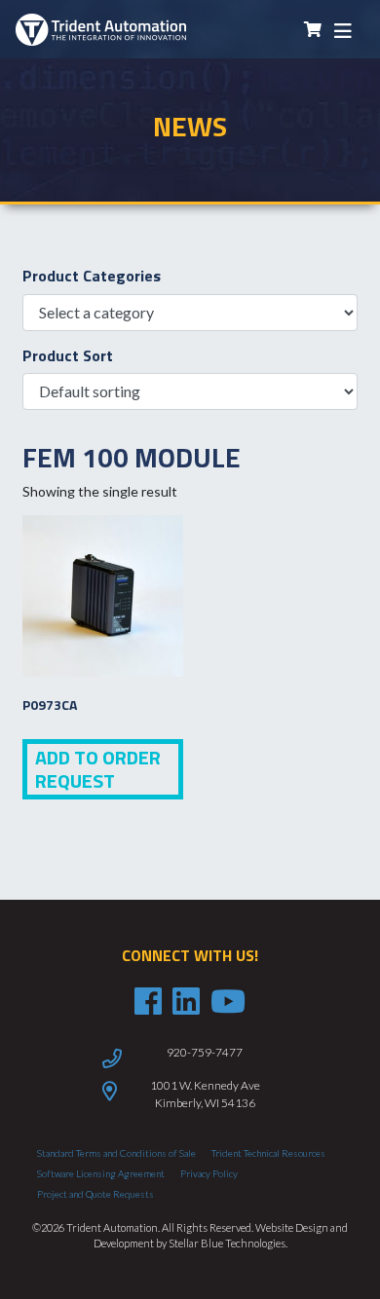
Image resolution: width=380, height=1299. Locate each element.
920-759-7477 (205, 1052)
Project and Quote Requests (95, 1194)
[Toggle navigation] (343, 30)
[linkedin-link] (186, 1001)
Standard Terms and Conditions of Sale (116, 1153)
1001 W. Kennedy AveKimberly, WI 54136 (205, 1094)
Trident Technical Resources (268, 1153)
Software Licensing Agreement (101, 1173)
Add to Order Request (98, 769)
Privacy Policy (209, 1173)
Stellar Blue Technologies (227, 1243)
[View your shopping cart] (313, 30)
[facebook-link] (148, 1001)
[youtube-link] (228, 1001)
